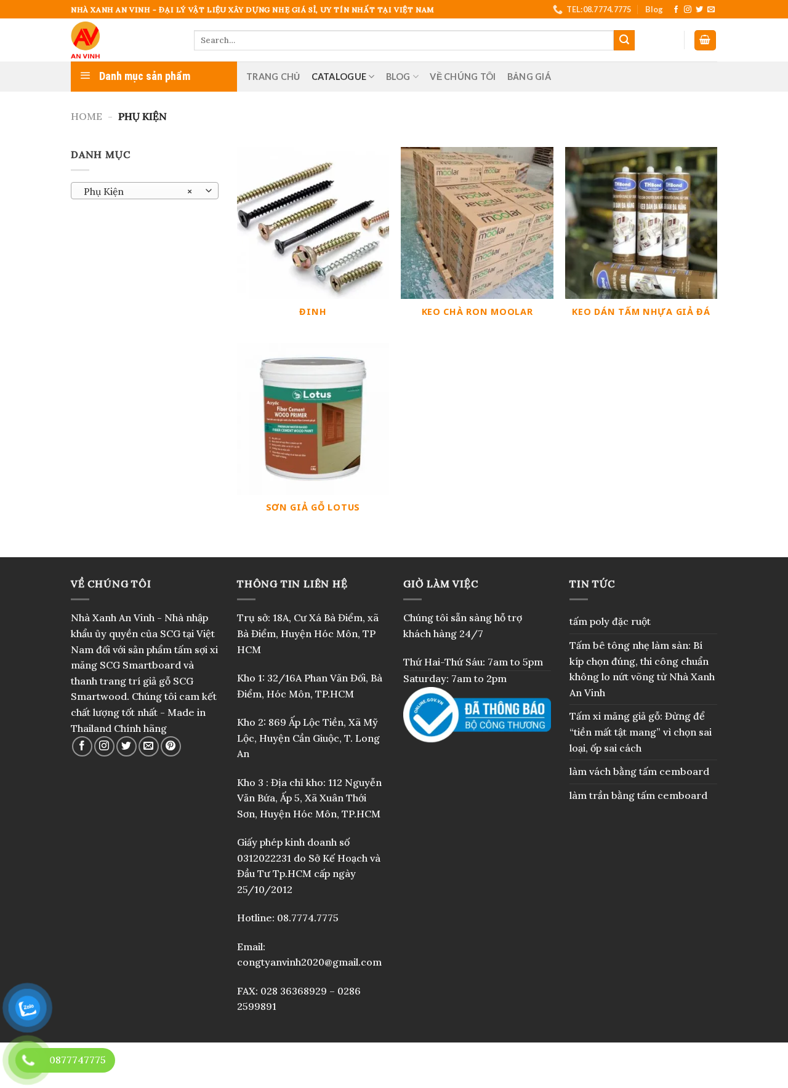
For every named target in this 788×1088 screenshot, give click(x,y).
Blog (654, 9)
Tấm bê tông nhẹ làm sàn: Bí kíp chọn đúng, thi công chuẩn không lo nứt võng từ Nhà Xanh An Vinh (642, 669)
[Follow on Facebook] (676, 10)
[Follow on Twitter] (699, 10)
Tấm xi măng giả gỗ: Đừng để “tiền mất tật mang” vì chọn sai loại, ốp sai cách (640, 731)
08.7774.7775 (308, 917)
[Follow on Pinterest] (171, 746)
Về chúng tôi (463, 76)
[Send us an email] (711, 10)
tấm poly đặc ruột (610, 621)
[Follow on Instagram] (687, 10)
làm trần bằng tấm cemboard (638, 795)
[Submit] (624, 40)
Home (86, 116)
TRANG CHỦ (273, 76)
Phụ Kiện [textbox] (138, 191)
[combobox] (145, 190)
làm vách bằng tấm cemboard (639, 771)
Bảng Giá (529, 76)
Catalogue (339, 76)
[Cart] (705, 40)
